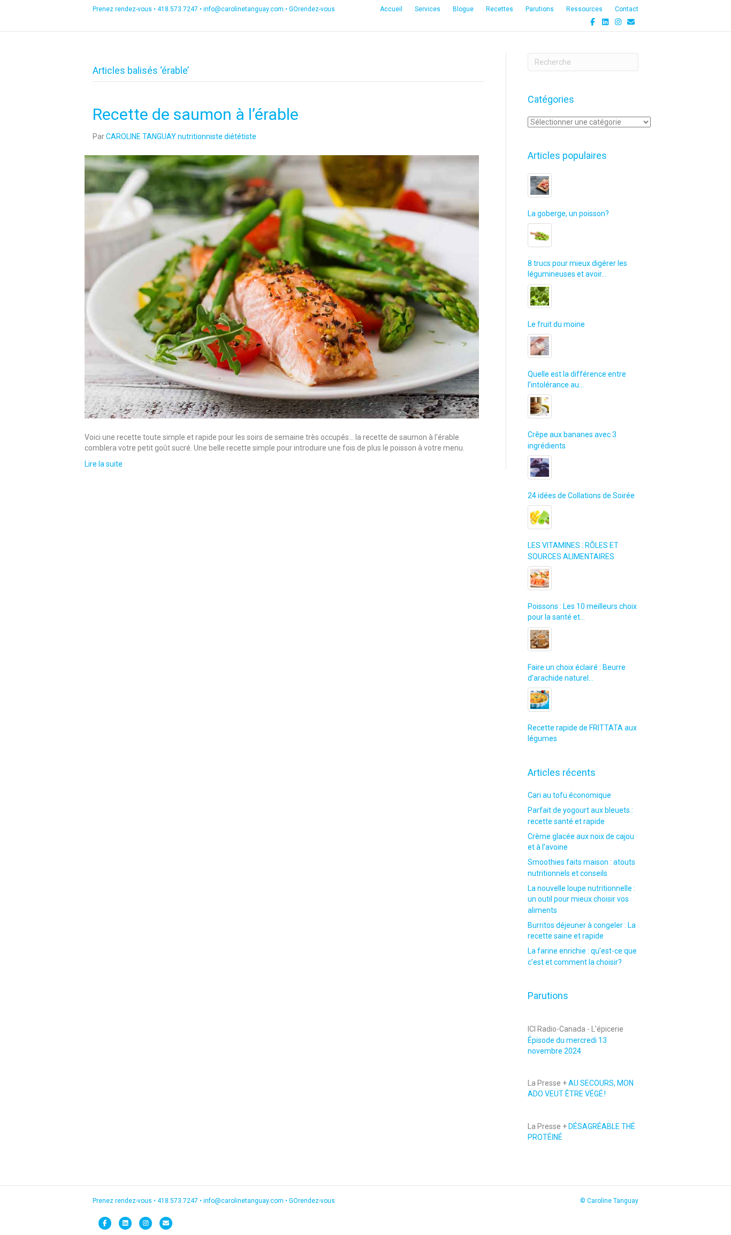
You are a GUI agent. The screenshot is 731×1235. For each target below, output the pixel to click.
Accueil (391, 9)
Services (427, 9)
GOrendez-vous (312, 9)
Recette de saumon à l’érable (196, 114)
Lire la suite (104, 464)
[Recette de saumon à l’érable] (282, 286)
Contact (626, 9)
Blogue (463, 9)
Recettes (499, 9)
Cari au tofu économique (569, 795)
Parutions (540, 9)
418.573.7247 (177, 9)
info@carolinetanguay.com (243, 9)
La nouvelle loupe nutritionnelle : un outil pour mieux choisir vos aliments (581, 899)
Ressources (584, 9)
